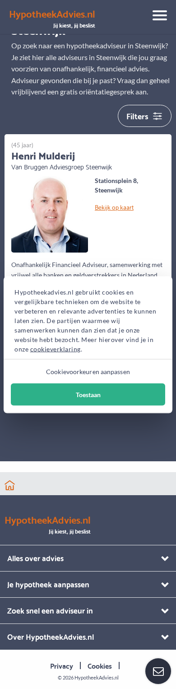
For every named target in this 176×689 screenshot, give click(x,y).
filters (137, 115)
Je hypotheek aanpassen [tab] (48, 584)
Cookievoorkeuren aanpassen (88, 371)
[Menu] (156, 17)
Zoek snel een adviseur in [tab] (50, 610)
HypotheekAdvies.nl (96, 677)
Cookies (100, 665)
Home (10, 485)
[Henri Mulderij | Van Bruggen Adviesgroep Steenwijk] (49, 213)
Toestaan (88, 394)
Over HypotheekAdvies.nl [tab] (50, 636)
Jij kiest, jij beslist (52, 19)
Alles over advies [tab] (35, 557)
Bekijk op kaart (114, 207)
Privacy (61, 665)
